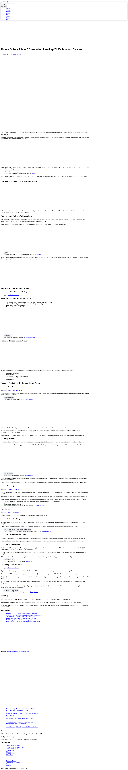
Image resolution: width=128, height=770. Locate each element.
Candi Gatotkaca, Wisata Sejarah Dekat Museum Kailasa (22, 727)
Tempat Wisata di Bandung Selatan (16, 747)
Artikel (8, 8)
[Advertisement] (45, 34)
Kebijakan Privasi (11, 761)
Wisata (8, 10)
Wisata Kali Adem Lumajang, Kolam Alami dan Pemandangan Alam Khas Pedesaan (19, 722)
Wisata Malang (10, 753)
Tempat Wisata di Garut (12, 748)
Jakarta (8, 16)
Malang (8, 13)
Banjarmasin (25, 651)
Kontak (8, 764)
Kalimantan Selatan (12, 651)
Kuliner (8, 11)
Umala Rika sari (46, 531)
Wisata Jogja (9, 752)
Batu (7, 19)
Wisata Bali (9, 755)
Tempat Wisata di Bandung (13, 745)
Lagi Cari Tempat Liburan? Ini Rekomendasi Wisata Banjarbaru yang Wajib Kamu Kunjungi (20, 709)
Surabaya (8, 18)
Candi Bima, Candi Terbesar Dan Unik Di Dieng (19, 718)
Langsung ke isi (5, 1)
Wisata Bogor (10, 750)
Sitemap (8, 765)
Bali (7, 14)
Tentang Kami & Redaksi (13, 762)
